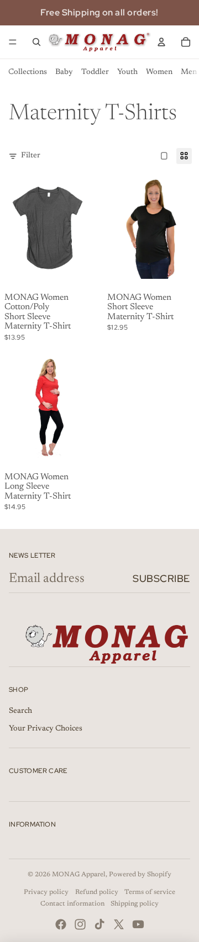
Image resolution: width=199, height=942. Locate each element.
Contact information (72, 904)
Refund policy (96, 892)
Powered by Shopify (140, 874)
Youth (127, 72)
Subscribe (161, 578)
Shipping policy (135, 904)
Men (189, 72)
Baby (64, 72)
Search (20, 711)
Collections (27, 72)
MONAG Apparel (79, 874)
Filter (30, 156)
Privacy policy (46, 892)
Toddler (95, 72)
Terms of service (149, 892)
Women (159, 72)
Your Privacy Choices (45, 729)
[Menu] (12, 42)
